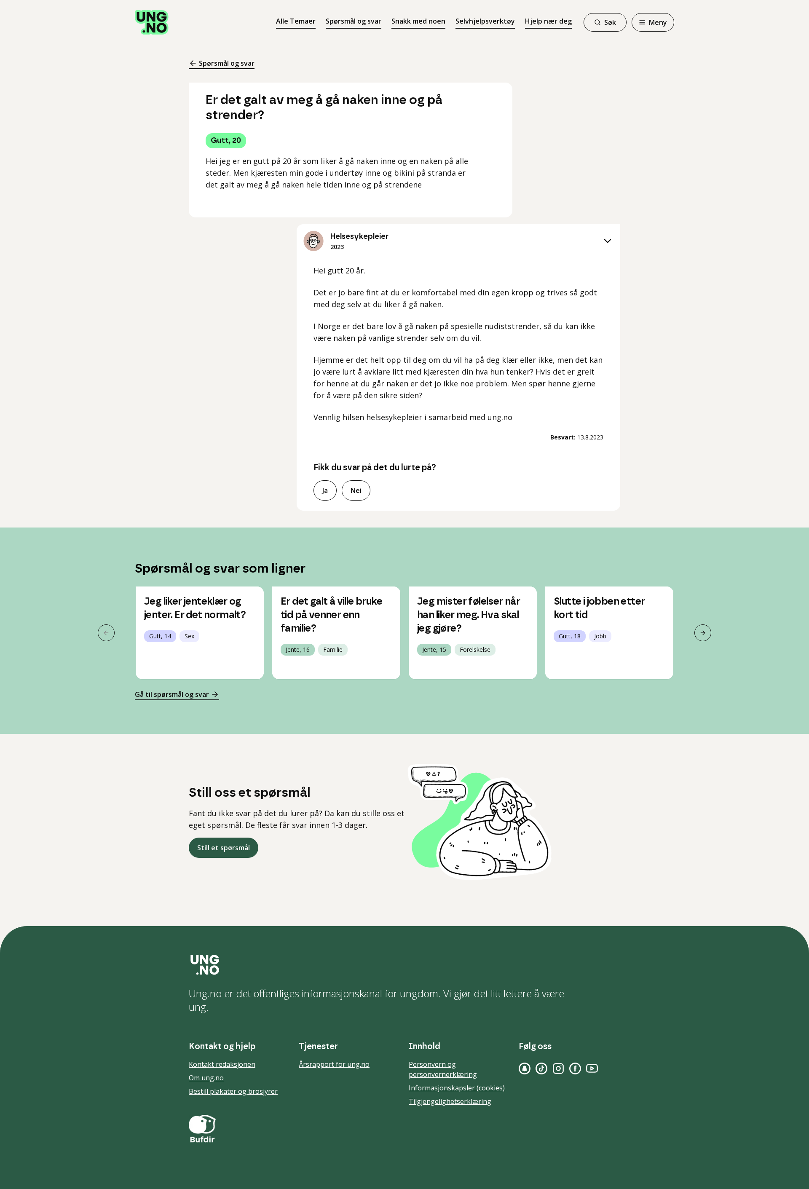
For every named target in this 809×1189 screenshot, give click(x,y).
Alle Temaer (296, 21)
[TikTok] (541, 1068)
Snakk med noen (418, 21)
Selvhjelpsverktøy (485, 21)
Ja (325, 490)
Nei (356, 490)
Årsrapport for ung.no (334, 1064)
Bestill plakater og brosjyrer (233, 1091)
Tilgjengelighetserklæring (450, 1101)
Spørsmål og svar (353, 21)
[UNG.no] (404, 965)
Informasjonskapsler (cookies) (457, 1088)
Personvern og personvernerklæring (443, 1069)
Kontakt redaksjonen (222, 1064)
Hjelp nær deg (548, 21)
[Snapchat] (524, 1068)
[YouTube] (592, 1068)
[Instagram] (558, 1068)
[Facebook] (575, 1068)
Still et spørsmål (223, 847)
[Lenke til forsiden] (152, 22)
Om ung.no (206, 1077)
